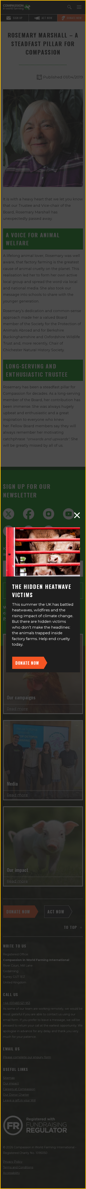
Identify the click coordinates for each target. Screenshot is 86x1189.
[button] (77, 515)
